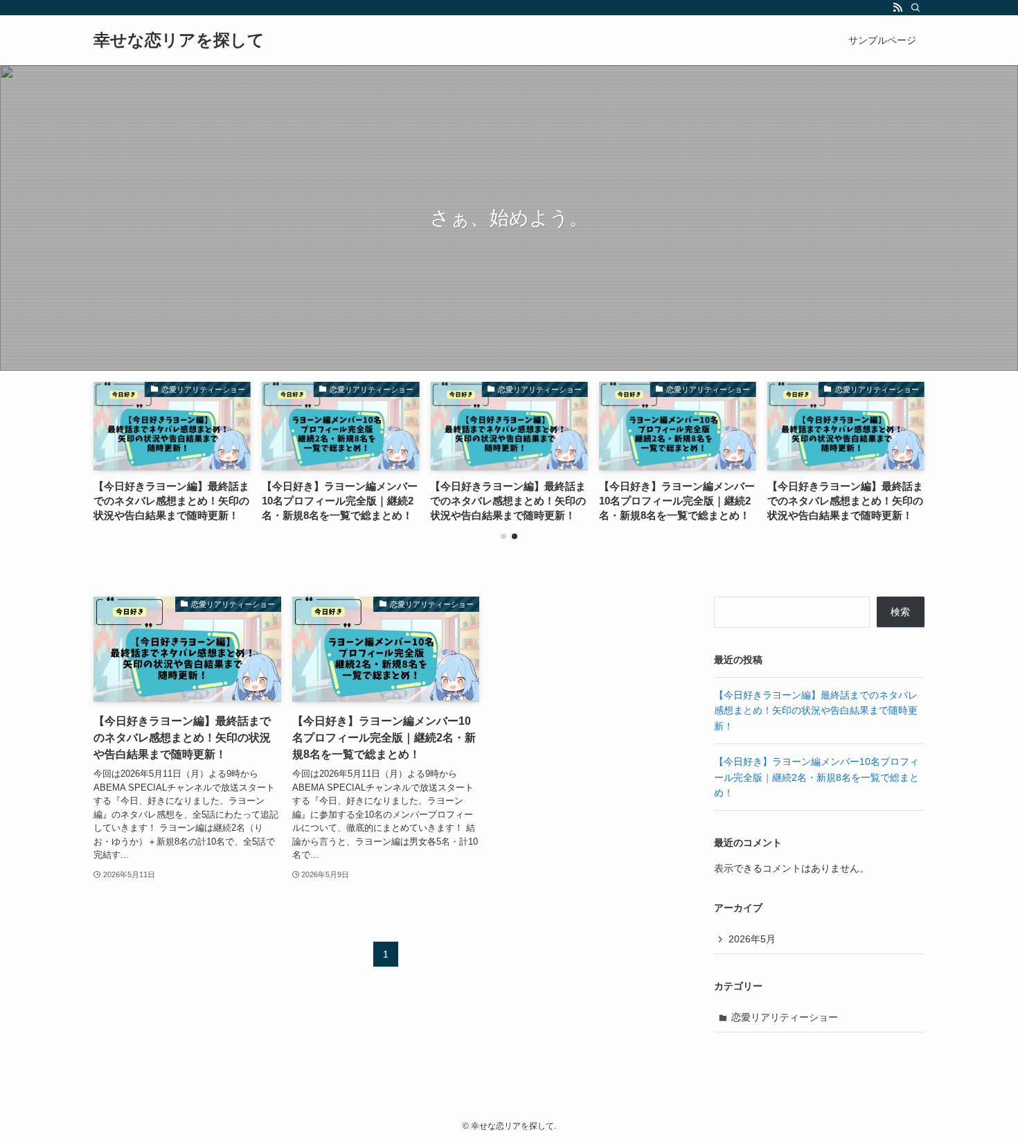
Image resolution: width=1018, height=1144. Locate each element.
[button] (503, 536)
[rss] (897, 7)
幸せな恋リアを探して (179, 40)
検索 (900, 611)
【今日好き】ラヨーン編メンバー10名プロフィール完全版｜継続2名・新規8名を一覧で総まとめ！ (816, 777)
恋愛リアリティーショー (784, 1017)
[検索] (916, 7)
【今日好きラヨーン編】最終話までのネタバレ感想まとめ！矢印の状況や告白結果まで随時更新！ (816, 710)
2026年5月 (752, 938)
